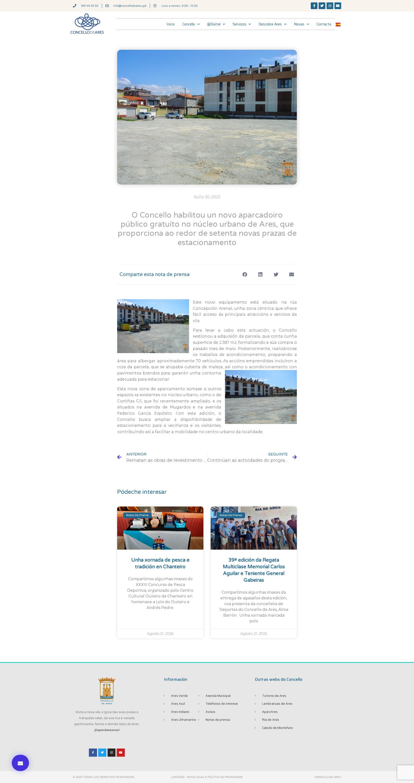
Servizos (239, 24)
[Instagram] (330, 5)
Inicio (171, 24)
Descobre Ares (270, 24)
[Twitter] (322, 5)
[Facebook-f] (314, 5)
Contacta (323, 24)
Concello (188, 24)
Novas (299, 24)
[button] (20, 763)
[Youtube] (337, 5)
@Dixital (213, 24)
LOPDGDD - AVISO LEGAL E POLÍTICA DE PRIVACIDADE (207, 777)
